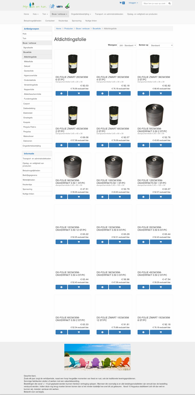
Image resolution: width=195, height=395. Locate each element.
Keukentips (27, 184)
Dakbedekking (29, 108)
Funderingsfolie (30, 98)
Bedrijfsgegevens (30, 175)
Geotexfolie (29, 70)
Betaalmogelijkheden (31, 170)
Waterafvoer (28, 136)
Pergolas (27, 131)
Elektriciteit (27, 113)
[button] (133, 2)
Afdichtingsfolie (30, 56)
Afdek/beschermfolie (32, 94)
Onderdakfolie (30, 80)
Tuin (24, 38)
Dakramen (27, 140)
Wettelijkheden (29, 179)
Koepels (26, 122)
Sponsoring (27, 189)
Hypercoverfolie (30, 75)
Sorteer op (143, 44)
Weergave (112, 44)
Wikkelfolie (28, 61)
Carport (26, 103)
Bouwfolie (27, 52)
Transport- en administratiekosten (37, 158)
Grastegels (27, 117)
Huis (24, 33)
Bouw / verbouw (29, 43)
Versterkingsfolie (31, 84)
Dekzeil (27, 66)
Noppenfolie (29, 89)
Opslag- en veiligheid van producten (33, 164)
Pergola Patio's (29, 127)
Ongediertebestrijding (32, 145)
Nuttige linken (28, 193)
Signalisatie (28, 47)
